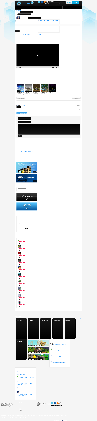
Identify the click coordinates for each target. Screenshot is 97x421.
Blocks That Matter (24, 292)
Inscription (76, 2)
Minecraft (22, 285)
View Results (26, 230)
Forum (20, 407)
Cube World (23, 271)
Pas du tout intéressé (24, 226)
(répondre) (78, 109)
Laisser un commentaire (29, 102)
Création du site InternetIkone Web (60, 420)
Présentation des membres (25, 388)
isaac (24, 105)
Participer (20, 409)
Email (16, 14)
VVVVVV (22, 278)
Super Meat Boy (4, 417)
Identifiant (51, 1)
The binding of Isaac (25, 264)
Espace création (23, 373)
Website (33, 122)
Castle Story (63, 415)
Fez (21, 243)
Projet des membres (23, 377)
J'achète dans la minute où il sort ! (27, 221)
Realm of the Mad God (33, 415)
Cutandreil (19, 390)
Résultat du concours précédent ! (27, 151)
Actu (20, 403)
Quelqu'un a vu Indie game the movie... (60, 356)
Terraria (11, 417)
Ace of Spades (23, 299)
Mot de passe (40, 4)
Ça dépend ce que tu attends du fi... (60, 344)
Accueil (20, 402)
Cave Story (23, 306)
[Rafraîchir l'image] (16, 21)
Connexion (69, 2)
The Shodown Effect (22, 417)
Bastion (22, 250)
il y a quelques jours (26, 34)
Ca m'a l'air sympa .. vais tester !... (60, 350)
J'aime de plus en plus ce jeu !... (59, 362)
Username (17, 11)
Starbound (39, 34)
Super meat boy (24, 257)
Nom (33, 117)
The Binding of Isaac (43, 415)
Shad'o (15, 417)
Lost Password (18, 10)
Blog (20, 408)
